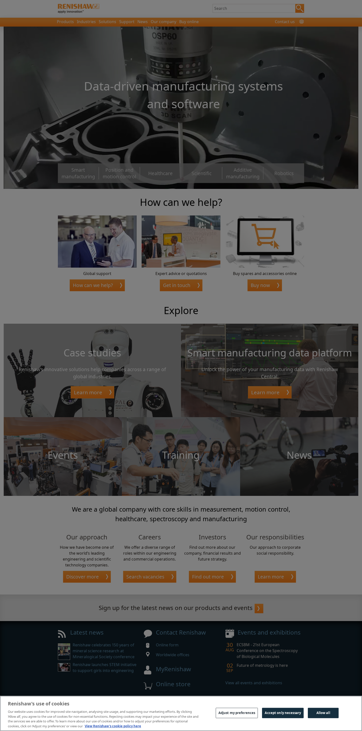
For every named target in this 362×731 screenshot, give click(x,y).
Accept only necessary (283, 713)
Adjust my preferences (236, 713)
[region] (181, 713)
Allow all (323, 713)
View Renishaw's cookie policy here (113, 726)
